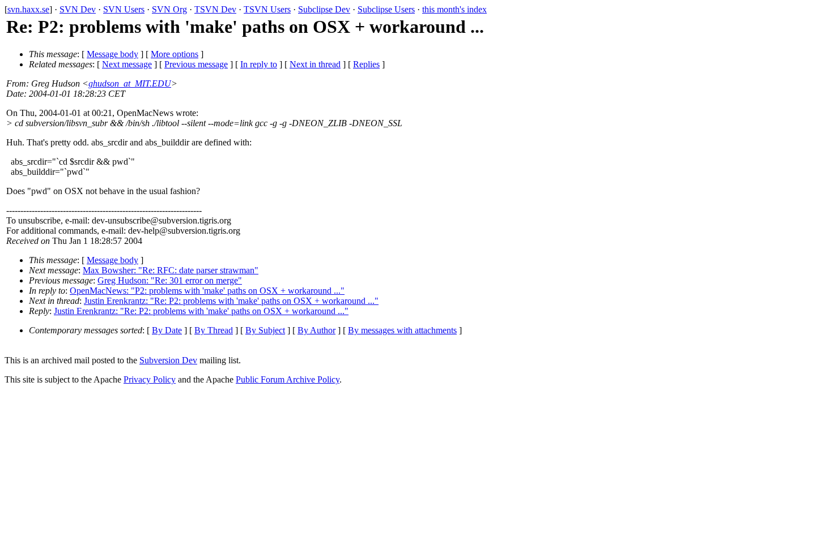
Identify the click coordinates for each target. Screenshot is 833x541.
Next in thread (315, 64)
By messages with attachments (402, 330)
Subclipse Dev (324, 9)
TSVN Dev (215, 9)
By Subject (265, 330)
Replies (366, 64)
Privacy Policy (150, 379)
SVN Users (123, 9)
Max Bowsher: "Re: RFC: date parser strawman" (170, 270)
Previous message (196, 64)
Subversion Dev (168, 360)
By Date (167, 330)
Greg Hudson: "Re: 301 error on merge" (169, 280)
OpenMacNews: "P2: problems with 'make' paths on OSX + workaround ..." (207, 290)
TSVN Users (267, 9)
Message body (112, 54)
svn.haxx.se (28, 9)
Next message (127, 64)
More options (174, 54)
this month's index (454, 9)
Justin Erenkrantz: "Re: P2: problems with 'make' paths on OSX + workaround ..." (231, 301)
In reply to (258, 64)
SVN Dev (78, 9)
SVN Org (169, 9)
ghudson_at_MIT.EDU (129, 83)
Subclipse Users (386, 9)
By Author (316, 330)
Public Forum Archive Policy (287, 379)
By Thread (213, 330)
